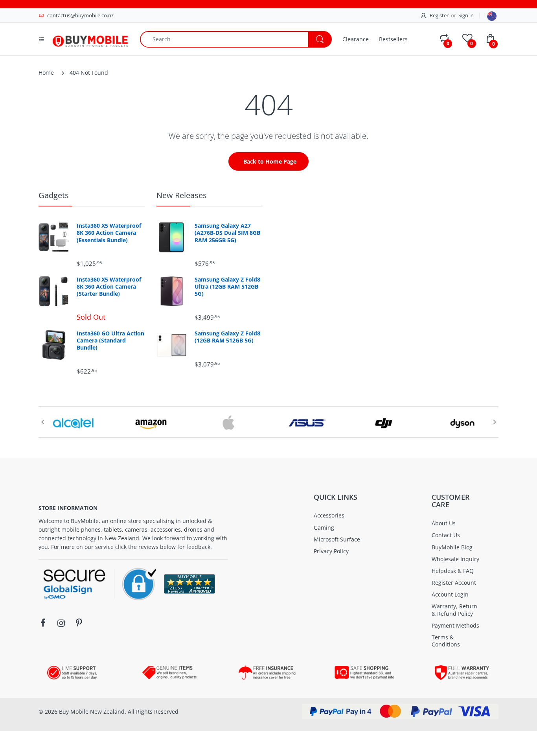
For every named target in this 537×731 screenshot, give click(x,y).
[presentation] (42, 422)
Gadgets (54, 195)
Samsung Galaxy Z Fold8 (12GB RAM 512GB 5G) (227, 337)
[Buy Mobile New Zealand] (90, 38)
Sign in (466, 15)
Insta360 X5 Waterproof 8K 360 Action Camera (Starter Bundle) (109, 286)
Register (439, 15)
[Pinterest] (79, 623)
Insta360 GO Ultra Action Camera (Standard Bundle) (110, 340)
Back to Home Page (269, 161)
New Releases (181, 195)
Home (46, 72)
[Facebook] (43, 623)
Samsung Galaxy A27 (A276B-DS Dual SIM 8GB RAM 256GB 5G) (227, 232)
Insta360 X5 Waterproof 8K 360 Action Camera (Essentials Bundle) (109, 232)
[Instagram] (61, 623)
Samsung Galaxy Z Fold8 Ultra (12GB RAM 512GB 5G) (227, 286)
